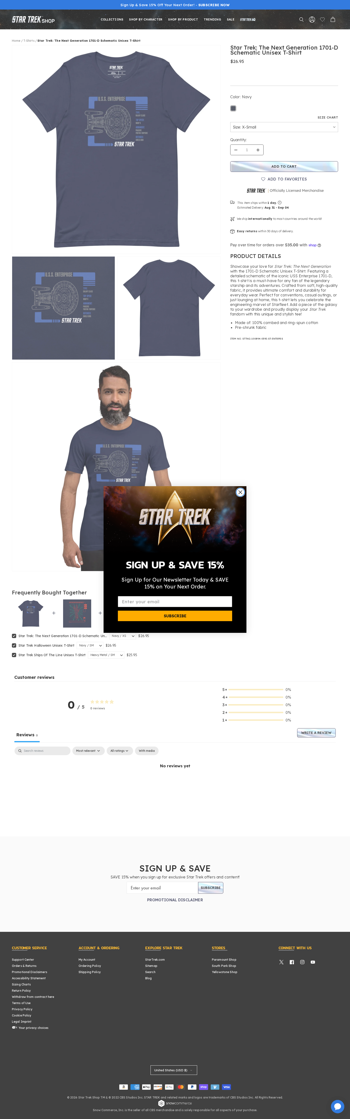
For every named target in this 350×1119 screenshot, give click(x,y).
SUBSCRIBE (175, 616)
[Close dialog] (240, 492)
